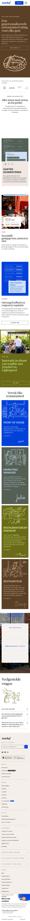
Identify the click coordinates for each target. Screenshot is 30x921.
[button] (15, 709)
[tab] (5, 164)
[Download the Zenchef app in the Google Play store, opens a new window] (19, 757)
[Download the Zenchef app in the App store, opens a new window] (7, 757)
